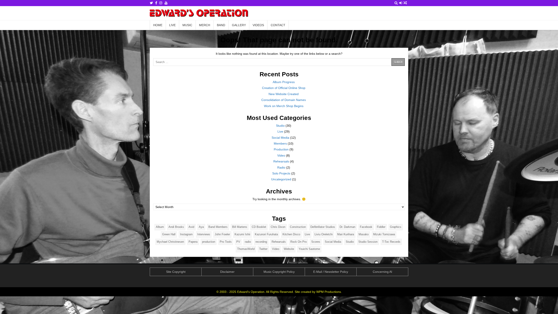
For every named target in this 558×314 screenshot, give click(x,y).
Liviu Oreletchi (324, 234)
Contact (278, 25)
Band (221, 25)
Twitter (263, 249)
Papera (193, 241)
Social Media (280, 137)
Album (160, 227)
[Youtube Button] (166, 3)
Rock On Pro (298, 241)
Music (187, 25)
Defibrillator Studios (322, 227)
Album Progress (284, 82)
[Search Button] (396, 3)
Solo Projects (281, 173)
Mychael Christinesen (170, 241)
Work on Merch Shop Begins (283, 106)
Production (281, 149)
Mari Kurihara (345, 234)
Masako (364, 234)
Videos (258, 25)
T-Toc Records (391, 241)
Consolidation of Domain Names (283, 100)
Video (281, 155)
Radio (281, 167)
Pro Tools (226, 241)
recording (261, 241)
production (208, 241)
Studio (280, 125)
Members (280, 143)
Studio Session (368, 241)
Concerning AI (382, 271)
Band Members (218, 227)
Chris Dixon (278, 227)
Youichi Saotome (309, 249)
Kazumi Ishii (242, 234)
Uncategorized (281, 179)
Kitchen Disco (291, 234)
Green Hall (168, 234)
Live (172, 25)
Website (289, 249)
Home (157, 25)
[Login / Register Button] (400, 3)
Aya (201, 227)
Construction (298, 227)
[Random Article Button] (405, 3)
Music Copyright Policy (279, 271)
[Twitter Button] (151, 3)
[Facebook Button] (156, 3)
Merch (204, 25)
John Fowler (222, 234)
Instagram (186, 234)
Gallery (239, 25)
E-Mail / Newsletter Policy (330, 271)
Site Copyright (175, 271)
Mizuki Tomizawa (384, 234)
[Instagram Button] (160, 3)
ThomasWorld (246, 249)
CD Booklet (259, 227)
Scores (315, 241)
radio (248, 241)
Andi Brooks (176, 227)
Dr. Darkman (347, 227)
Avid (191, 227)
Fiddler (381, 227)
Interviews (203, 234)
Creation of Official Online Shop (283, 88)
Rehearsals (281, 161)
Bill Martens (239, 227)
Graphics (395, 227)
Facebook (366, 227)
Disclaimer (227, 271)
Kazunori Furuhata (266, 234)
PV (238, 241)
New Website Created (284, 94)
